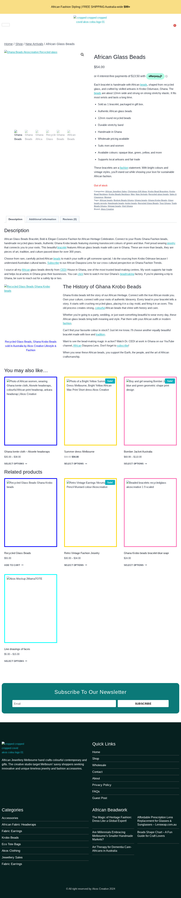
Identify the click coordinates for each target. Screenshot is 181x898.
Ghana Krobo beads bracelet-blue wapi (146, 553)
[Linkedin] (32, 776)
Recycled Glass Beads (148, 203)
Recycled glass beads (158, 194)
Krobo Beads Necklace (119, 194)
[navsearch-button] (166, 24)
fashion (124, 167)
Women (107, 197)
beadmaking (127, 273)
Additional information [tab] (42, 219)
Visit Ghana (127, 206)
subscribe (122, 345)
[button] (82, 54)
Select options (14, 463)
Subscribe (53, 262)
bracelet (61, 247)
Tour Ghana (165, 203)
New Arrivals (141, 194)
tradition (100, 334)
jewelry (171, 243)
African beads (106, 200)
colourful (100, 307)
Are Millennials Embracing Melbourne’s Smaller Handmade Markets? (112, 836)
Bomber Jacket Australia (138, 451)
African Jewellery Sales (116, 191)
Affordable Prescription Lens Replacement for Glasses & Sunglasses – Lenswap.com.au (157, 821)
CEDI (63, 269)
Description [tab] (15, 219)
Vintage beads (114, 206)
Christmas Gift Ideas (137, 191)
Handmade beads (116, 203)
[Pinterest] (11, 776)
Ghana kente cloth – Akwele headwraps (27, 451)
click (80, 273)
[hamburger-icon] (6, 24)
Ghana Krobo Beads (157, 200)
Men (133, 194)
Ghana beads (141, 200)
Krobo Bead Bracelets (158, 191)
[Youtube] (18, 776)
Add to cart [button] (12, 565)
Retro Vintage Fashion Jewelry (82, 553)
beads (143, 84)
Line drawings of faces (17, 649)
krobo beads (131, 203)
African (26, 269)
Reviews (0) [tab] (70, 219)
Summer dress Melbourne (79, 451)
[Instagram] (25, 776)
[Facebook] (4, 776)
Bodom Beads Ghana (124, 200)
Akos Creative (107, 209)
